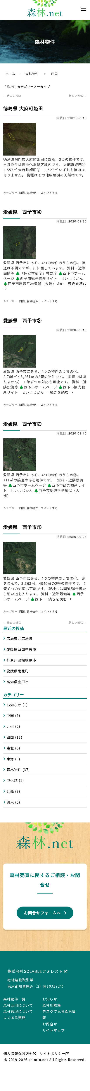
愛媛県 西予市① (22, 523)
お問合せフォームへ (42, 907)
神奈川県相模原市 (21, 654)
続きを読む (61, 389)
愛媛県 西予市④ (22, 210)
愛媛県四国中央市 (21, 643)
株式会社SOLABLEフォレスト (35, 965)
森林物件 (32, 73)
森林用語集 (51, 999)
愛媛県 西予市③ (22, 318)
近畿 (10, 785)
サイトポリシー (53, 1047)
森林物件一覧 (14, 993)
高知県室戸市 (18, 676)
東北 (10, 742)
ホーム (10, 73)
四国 (22, 191)
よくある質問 (14, 1012)
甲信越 (12, 775)
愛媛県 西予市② (22, 420)
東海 (10, 753)
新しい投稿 (78, 95)
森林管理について (18, 1005)
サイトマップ (53, 1024)
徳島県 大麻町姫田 (23, 107)
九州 (10, 720)
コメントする (49, 191)
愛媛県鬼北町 (18, 665)
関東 (10, 796)
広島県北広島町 (20, 632)
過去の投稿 (12, 95)
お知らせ (14, 699)
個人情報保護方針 (18, 1047)
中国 (10, 710)
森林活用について (18, 999)
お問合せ (49, 1018)
